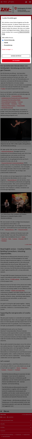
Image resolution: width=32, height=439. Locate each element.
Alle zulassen (16, 60)
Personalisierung (8, 45)
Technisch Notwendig (9, 40)
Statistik (6, 42)
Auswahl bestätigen (16, 56)
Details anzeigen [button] (6, 49)
